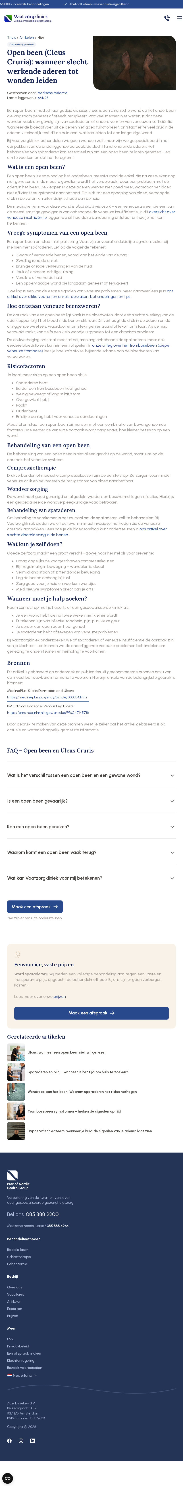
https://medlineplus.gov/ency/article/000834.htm (47, 697)
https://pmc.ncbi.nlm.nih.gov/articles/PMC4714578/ (48, 713)
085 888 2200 (42, 1214)
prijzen (60, 996)
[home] (28, 18)
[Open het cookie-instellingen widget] (7, 1478)
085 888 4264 (58, 1226)
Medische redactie (52, 93)
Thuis (11, 37)
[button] (178, 18)
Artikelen (26, 37)
